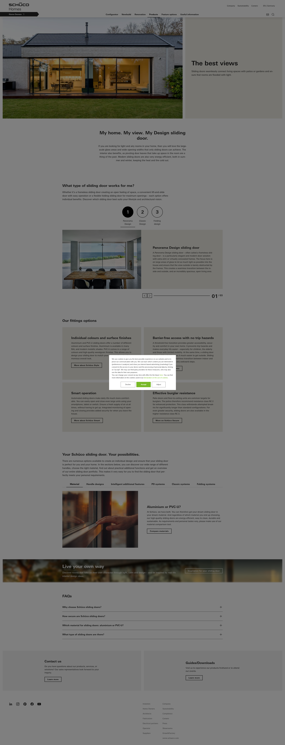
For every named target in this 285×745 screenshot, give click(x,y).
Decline (128, 384)
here (161, 375)
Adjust (158, 384)
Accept (143, 384)
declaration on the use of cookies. (156, 378)
